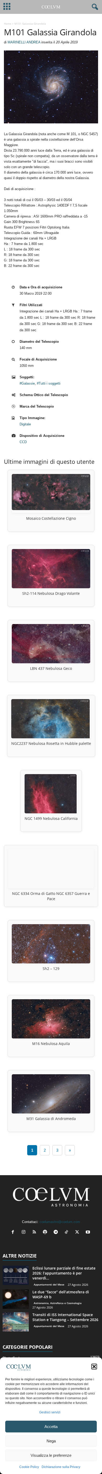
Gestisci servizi (49, 1412)
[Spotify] (46, 1233)
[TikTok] (67, 1233)
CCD (23, 442)
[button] (94, 1366)
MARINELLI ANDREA (24, 42)
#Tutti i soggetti (48, 383)
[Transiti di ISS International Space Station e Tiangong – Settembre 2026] (16, 1322)
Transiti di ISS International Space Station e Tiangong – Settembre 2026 (65, 1317)
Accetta (51, 1426)
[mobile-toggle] (7, 7)
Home (7, 23)
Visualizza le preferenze (51, 1455)
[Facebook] (14, 1233)
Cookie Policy (29, 1467)
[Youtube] (88, 1233)
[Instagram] (24, 1233)
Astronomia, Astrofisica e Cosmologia (58, 1303)
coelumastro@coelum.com (59, 1222)
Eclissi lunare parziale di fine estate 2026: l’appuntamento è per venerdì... (63, 1273)
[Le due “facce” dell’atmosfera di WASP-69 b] (16, 1299)
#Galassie (27, 383)
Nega (51, 1441)
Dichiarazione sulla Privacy (61, 1467)
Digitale (25, 424)
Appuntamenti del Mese (49, 1284)
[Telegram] (57, 1233)
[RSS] (35, 1233)
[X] (78, 1233)
